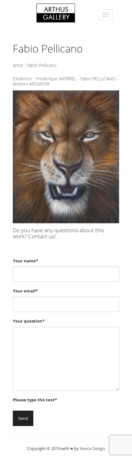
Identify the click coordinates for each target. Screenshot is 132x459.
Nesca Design (92, 448)
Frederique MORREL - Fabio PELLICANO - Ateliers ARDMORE (65, 81)
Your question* (29, 321)
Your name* (25, 261)
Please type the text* (35, 400)
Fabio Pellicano (41, 65)
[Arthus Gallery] (56, 12)
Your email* (25, 291)
